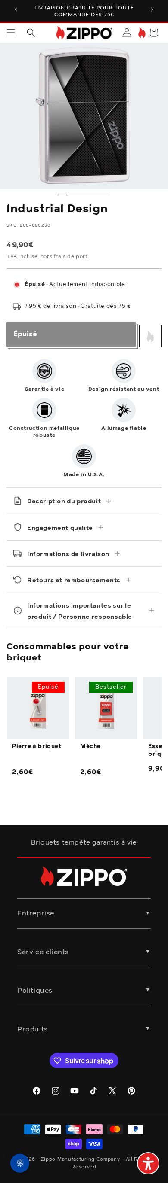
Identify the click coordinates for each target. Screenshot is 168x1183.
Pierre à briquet (37, 746)
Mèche (90, 746)
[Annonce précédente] (15, 9)
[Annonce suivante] (152, 9)
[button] (10, 32)
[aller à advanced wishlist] (141, 32)
